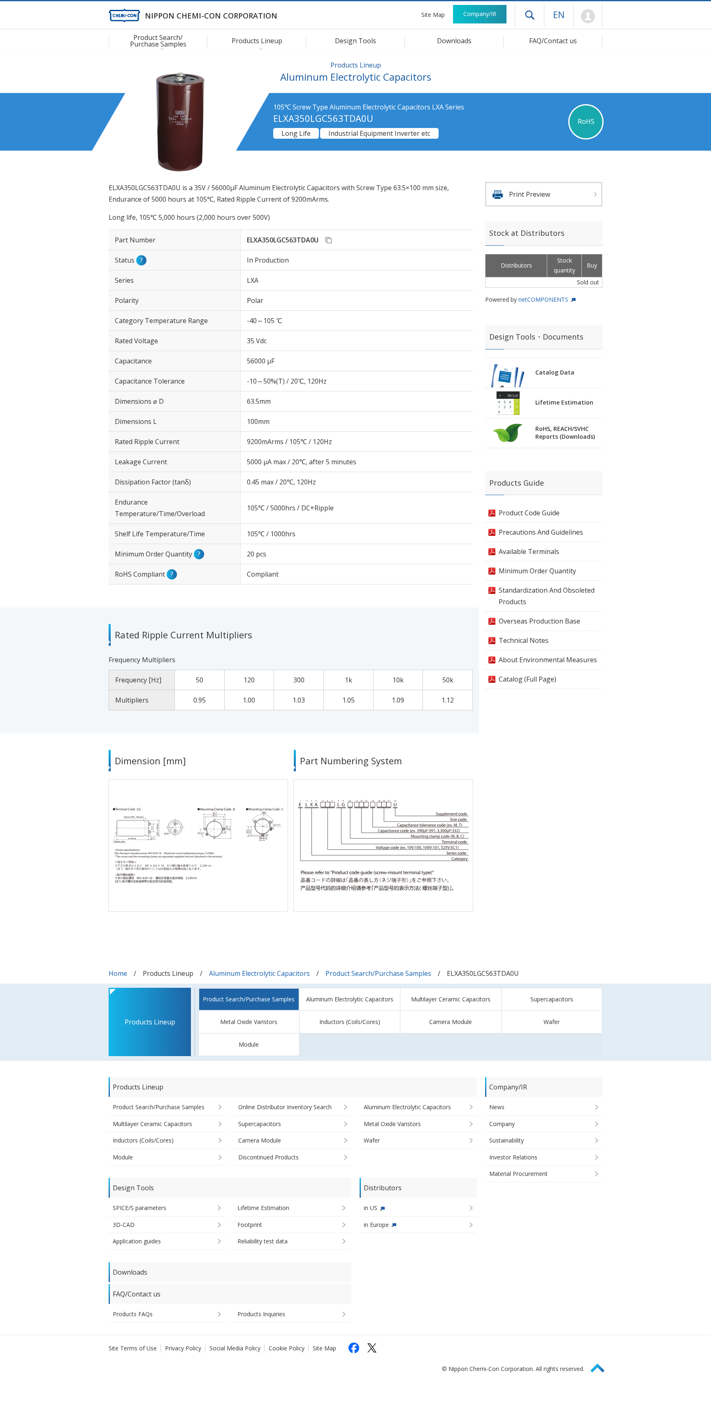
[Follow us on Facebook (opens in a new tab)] (354, 1348)
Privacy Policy (183, 1348)
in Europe (376, 1225)
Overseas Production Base (539, 621)
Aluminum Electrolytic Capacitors (259, 973)
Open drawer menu (529, 14)
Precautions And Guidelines (541, 532)
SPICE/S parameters (139, 1208)
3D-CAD (124, 1225)
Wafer (552, 1022)
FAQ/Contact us (553, 40)
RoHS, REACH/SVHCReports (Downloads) (565, 432)
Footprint (249, 1225)
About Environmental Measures (548, 659)
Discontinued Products (268, 1157)
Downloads (454, 40)
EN (559, 14)
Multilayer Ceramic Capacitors (450, 999)
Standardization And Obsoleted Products (547, 596)
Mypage (588, 16)
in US (370, 1208)
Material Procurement (518, 1174)
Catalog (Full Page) (527, 679)
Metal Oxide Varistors (248, 1022)
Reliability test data (262, 1241)
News (496, 1107)
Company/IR (479, 14)
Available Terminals (529, 551)
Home (118, 973)
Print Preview (529, 194)
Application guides (137, 1241)
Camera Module (450, 1022)
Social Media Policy (234, 1348)
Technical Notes (523, 640)
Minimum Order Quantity (537, 570)
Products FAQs (133, 1314)
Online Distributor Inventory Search (285, 1107)
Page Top (601, 1367)
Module (249, 1044)
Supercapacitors (551, 999)
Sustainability (506, 1140)
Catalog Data (554, 372)
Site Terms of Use (133, 1348)
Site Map (433, 15)
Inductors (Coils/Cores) (349, 1022)
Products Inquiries (261, 1314)
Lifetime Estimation (564, 402)
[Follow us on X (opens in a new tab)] (371, 1348)
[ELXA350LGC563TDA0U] (328, 240)
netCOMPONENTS (543, 299)
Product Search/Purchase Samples (378, 973)
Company (502, 1124)
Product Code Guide (529, 512)
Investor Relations (513, 1157)
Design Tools (355, 40)
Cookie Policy (286, 1348)
